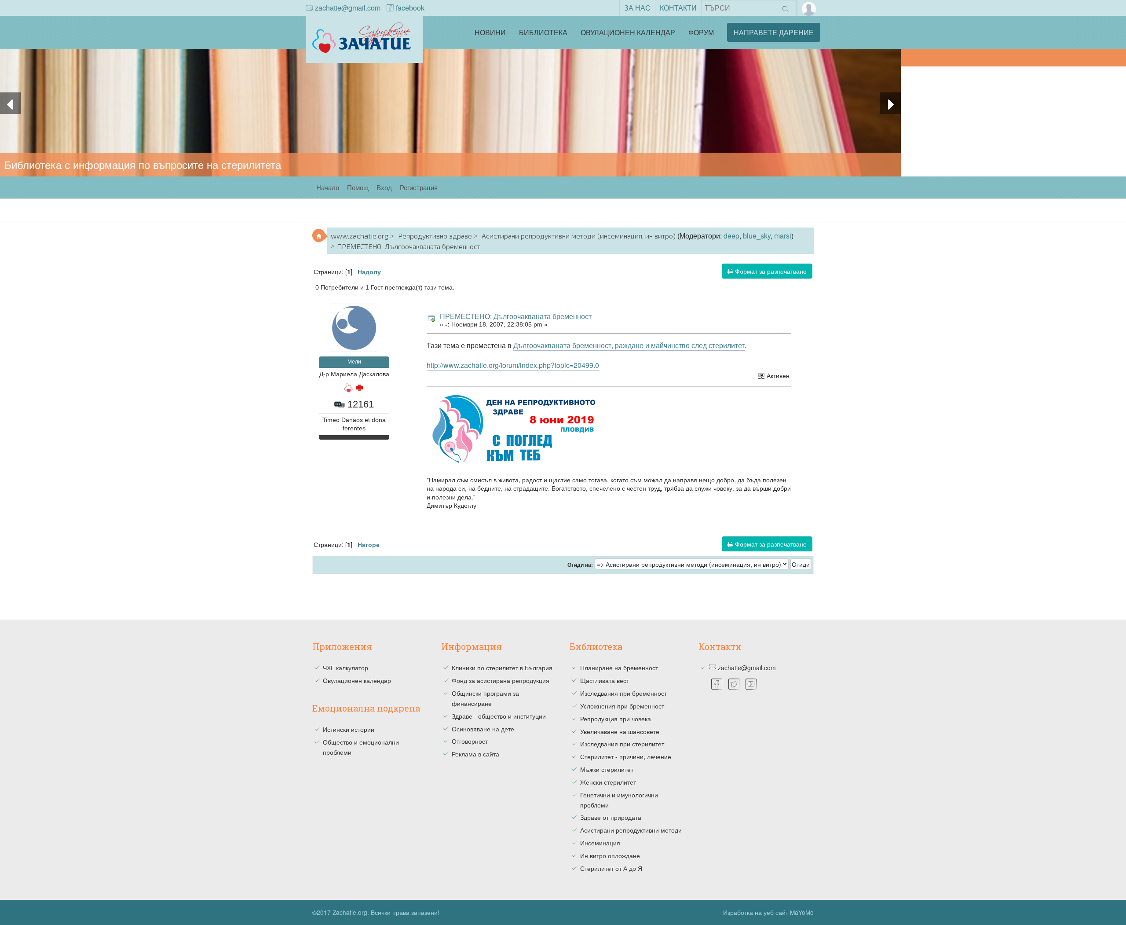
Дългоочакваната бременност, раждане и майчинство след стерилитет (629, 345)
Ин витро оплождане (610, 855)
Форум (701, 32)
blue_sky (757, 236)
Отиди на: (580, 565)
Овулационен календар (628, 32)
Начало (327, 187)
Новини (490, 32)
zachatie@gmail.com (347, 8)
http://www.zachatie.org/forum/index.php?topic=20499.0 (513, 365)
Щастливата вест (604, 680)
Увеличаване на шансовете (619, 731)
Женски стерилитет (608, 782)
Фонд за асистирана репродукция (500, 680)
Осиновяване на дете (483, 728)
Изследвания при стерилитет (622, 743)
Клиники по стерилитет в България (502, 667)
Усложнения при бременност (622, 705)
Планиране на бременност (619, 667)
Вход (384, 187)
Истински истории (348, 729)
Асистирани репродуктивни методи (631, 830)
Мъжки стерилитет (606, 769)
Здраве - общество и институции (499, 716)
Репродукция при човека (615, 718)
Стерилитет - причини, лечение (625, 756)
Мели (354, 362)
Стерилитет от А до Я (611, 868)
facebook (410, 8)
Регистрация (419, 187)
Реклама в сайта (475, 753)
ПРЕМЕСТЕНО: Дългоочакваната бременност (516, 316)
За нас (637, 8)
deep (731, 236)
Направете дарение (774, 32)
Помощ (358, 187)
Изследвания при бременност (623, 693)
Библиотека (543, 32)
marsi (782, 236)
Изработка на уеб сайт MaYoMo (768, 912)
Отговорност (470, 741)
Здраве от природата (610, 817)
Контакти (678, 8)
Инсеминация (600, 842)
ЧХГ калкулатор (345, 667)
